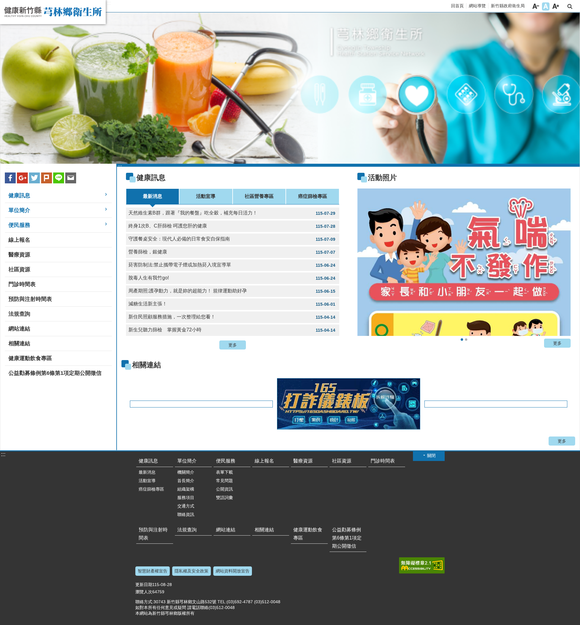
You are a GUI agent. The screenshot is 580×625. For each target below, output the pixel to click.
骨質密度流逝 (466, 339)
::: (109, 3)
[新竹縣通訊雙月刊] (201, 404)
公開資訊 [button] (224, 489)
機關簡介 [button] (185, 472)
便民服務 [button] (19, 225)
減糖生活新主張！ (231, 304)
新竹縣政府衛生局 (508, 5)
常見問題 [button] (224, 480)
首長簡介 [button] (185, 480)
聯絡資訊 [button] (185, 514)
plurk (46, 177)
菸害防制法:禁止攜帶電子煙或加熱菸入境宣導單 (231, 265)
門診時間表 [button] (22, 284)
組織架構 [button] (185, 489)
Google (22, 177)
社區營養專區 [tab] (259, 196)
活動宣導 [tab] (205, 196)
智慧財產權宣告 (152, 571)
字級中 (545, 6)
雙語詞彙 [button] (224, 497)
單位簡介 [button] (19, 210)
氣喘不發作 (462, 339)
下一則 (559, 264)
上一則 (369, 264)
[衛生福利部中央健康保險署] (495, 404)
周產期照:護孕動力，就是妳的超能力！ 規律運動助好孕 (231, 291)
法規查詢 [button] (19, 314)
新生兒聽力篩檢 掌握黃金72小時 (231, 330)
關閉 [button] (431, 455)
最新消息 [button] (147, 472)
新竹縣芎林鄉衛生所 (53, 12)
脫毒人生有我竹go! (231, 278)
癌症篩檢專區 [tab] (312, 196)
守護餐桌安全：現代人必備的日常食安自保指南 (231, 239)
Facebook (10, 177)
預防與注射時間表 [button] (30, 299)
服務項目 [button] (185, 497)
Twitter (34, 177)
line (58, 177)
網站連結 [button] (19, 329)
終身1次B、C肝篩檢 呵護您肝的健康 (231, 226)
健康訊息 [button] (19, 195)
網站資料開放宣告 (233, 571)
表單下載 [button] (224, 472)
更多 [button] (232, 345)
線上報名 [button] (19, 240)
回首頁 (457, 5)
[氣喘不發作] (464, 262)
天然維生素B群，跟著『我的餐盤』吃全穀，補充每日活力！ (231, 213)
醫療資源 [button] (19, 255)
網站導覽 (477, 5)
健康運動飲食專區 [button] (30, 358)
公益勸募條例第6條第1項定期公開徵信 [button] (55, 373)
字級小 (536, 6)
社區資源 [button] (19, 269)
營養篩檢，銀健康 (231, 252)
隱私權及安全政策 (191, 571)
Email (70, 177)
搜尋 (570, 6)
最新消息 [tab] (152, 196)
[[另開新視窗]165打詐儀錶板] (348, 404)
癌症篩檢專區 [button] (151, 489)
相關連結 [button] (19, 343)
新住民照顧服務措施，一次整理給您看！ (231, 317)
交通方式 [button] (185, 506)
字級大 (555, 6)
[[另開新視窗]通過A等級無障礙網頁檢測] (422, 565)
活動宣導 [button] (147, 480)
